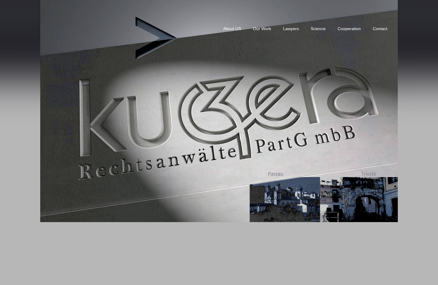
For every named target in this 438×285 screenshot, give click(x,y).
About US (232, 28)
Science (318, 28)
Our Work (262, 28)
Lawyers (291, 28)
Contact (380, 28)
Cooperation (349, 28)
